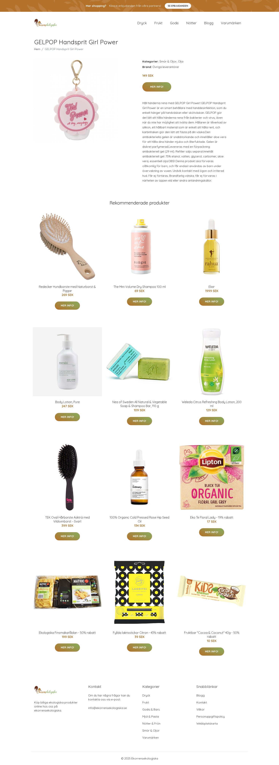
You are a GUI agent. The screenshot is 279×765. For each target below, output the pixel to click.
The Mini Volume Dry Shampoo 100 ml (139, 287)
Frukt (158, 23)
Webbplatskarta (207, 723)
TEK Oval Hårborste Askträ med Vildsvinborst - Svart (67, 519)
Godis (174, 23)
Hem (37, 49)
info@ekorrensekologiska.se (107, 708)
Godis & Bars (151, 709)
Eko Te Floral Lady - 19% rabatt (211, 517)
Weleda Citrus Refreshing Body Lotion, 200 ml (212, 404)
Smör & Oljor (168, 61)
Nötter (191, 23)
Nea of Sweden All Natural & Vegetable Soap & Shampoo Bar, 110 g (139, 404)
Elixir (212, 287)
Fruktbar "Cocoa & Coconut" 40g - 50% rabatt (211, 635)
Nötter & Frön (151, 723)
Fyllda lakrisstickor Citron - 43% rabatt (139, 633)
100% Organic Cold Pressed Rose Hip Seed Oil (139, 519)
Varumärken (231, 23)
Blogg (208, 23)
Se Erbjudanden (178, 5)
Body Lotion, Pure (67, 402)
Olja (180, 61)
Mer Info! (156, 86)
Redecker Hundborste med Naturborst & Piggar (67, 289)
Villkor (200, 709)
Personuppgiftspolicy (210, 716)
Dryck (142, 23)
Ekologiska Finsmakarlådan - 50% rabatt (67, 633)
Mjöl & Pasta (150, 716)
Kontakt (201, 702)
